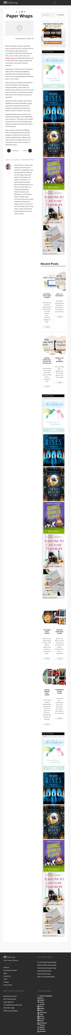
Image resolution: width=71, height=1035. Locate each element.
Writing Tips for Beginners (59, 361)
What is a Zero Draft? (59, 300)
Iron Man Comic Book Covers (59, 634)
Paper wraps (9, 69)
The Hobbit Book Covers (47, 634)
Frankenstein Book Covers (59, 696)
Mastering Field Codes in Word (47, 300)
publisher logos (10, 58)
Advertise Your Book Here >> (50, 253)
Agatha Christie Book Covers (47, 696)
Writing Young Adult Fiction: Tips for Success (47, 361)
